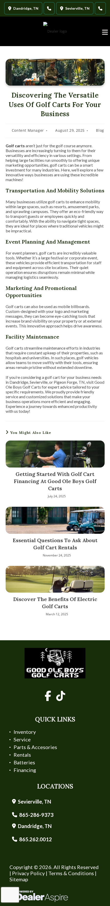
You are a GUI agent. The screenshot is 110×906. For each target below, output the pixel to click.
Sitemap (18, 879)
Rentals (22, 755)
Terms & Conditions (71, 873)
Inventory (25, 732)
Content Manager (28, 130)
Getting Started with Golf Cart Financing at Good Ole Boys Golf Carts (55, 481)
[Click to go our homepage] (55, 663)
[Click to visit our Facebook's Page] (48, 696)
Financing (25, 770)
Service (22, 739)
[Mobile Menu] (105, 32)
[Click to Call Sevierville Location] (100, 8)
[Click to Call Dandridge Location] (49, 8)
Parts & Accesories (35, 747)
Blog (100, 130)
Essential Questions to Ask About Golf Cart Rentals (55, 544)
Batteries (24, 762)
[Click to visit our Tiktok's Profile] (60, 696)
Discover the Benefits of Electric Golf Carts (55, 602)
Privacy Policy (28, 873)
